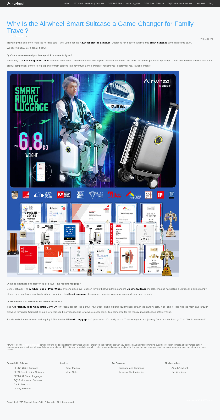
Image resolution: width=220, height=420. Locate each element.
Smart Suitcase (158, 42)
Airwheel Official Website (199, 400)
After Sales (72, 372)
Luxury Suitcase (22, 388)
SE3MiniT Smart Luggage (28, 376)
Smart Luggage (77, 294)
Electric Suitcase (136, 288)
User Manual (73, 368)
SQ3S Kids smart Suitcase (180, 3)
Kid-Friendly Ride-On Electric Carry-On (34, 306)
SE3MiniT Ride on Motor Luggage (124, 3)
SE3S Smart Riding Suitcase (29, 372)
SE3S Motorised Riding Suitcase (89, 3)
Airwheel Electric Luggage (95, 42)
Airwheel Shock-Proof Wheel (45, 288)
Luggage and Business (131, 368)
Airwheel (200, 3)
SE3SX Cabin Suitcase (26, 368)
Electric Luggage (77, 319)
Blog (211, 3)
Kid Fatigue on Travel (36, 60)
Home (66, 3)
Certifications (179, 372)
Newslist (20, 36)
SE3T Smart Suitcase (154, 3)
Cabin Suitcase (31, 344)
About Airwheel (180, 368)
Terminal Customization (131, 372)
